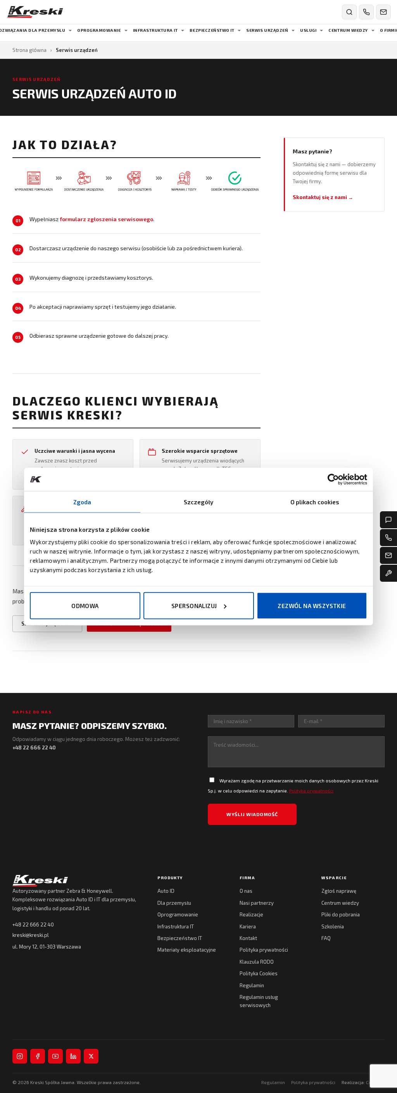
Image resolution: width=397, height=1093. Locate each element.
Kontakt (248, 938)
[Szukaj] (349, 12)
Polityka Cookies (259, 973)
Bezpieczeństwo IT (179, 938)
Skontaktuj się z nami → (323, 197)
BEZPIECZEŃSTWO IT (212, 30)
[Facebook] (37, 1056)
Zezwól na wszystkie (312, 605)
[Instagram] (19, 1056)
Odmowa (85, 605)
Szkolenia (332, 926)
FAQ (326, 938)
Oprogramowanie (177, 914)
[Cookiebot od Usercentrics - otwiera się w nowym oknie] (333, 479)
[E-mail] (388, 555)
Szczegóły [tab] (199, 501)
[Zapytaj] (388, 519)
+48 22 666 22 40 (33, 924)
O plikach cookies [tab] (315, 501)
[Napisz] (383, 12)
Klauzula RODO (257, 962)
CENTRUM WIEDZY (348, 30)
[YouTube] (55, 1056)
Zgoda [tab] (82, 501)
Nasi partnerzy (257, 903)
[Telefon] (388, 537)
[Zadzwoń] (366, 12)
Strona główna (29, 50)
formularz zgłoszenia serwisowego (106, 219)
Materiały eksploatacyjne (186, 950)
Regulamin (252, 985)
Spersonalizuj (194, 605)
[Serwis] (388, 573)
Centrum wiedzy (340, 903)
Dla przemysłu (174, 903)
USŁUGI (308, 30)
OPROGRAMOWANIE (99, 30)
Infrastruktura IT (175, 926)
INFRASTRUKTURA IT (155, 30)
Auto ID (165, 891)
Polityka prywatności (311, 790)
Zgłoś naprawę (338, 891)
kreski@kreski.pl (30, 935)
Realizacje (251, 914)
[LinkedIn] (73, 1056)
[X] (91, 1056)
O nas (246, 891)
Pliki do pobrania (340, 914)
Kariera (248, 926)
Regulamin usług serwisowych (259, 1001)
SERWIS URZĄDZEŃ (267, 30)
